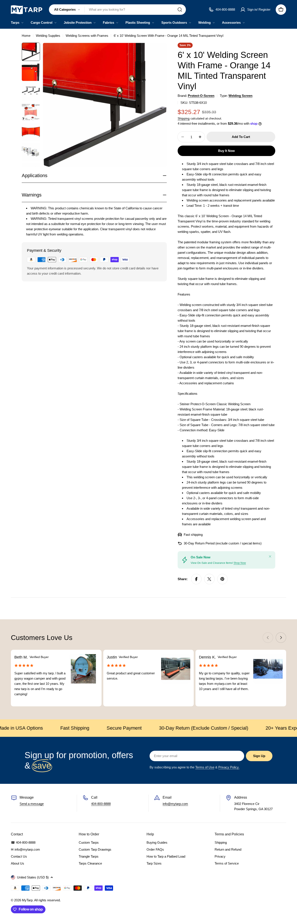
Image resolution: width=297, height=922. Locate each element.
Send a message (32, 804)
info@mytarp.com (175, 804)
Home (26, 35)
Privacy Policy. (228, 767)
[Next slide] (281, 637)
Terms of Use (204, 767)
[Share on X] (209, 579)
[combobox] (117, 9)
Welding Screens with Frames (87, 35)
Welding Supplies (48, 35)
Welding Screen (240, 95)
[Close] (270, 556)
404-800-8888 (101, 804)
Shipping (184, 118)
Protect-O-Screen (201, 95)
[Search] (179, 9)
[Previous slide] (268, 637)
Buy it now (226, 151)
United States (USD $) (33, 877)
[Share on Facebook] (196, 579)
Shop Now (240, 562)
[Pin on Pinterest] (222, 579)
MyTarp (27, 900)
